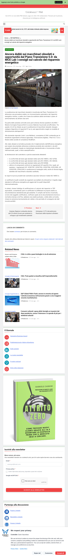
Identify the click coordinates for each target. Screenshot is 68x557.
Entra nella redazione (16, 368)
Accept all (60, 553)
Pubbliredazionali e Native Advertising (22, 342)
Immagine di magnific (10, 311)
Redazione (9, 66)
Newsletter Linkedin (16, 517)
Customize (49, 553)
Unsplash (15, 108)
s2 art (10, 108)
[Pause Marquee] (62, 30)
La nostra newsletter (16, 355)
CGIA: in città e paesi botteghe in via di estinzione (38, 254)
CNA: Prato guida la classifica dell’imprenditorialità (39, 276)
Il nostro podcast (15, 361)
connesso (17, 231)
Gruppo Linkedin (15, 523)
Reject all (37, 553)
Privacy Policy (14, 548)
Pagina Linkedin (15, 510)
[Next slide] (63, 6)
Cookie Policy (23, 548)
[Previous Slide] (61, 6)
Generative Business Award (18, 336)
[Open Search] (64, 24)
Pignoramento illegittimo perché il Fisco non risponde (40, 6)
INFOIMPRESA (9, 50)
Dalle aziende (14, 349)
